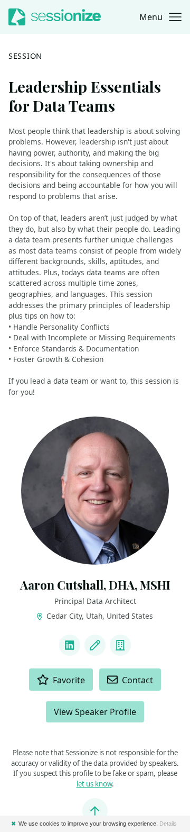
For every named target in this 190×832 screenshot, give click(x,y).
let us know (94, 784)
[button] (160, 17)
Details (168, 823)
